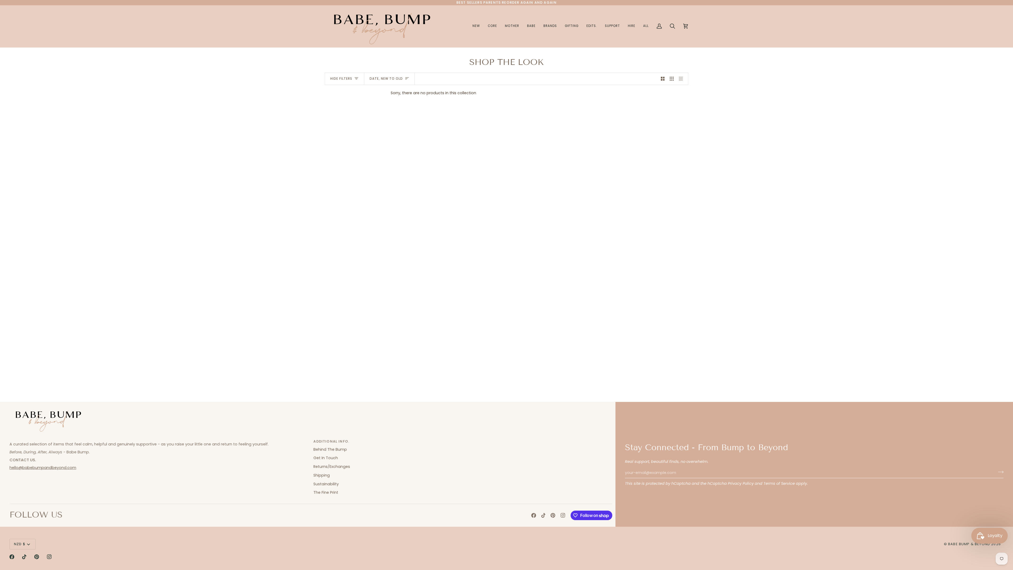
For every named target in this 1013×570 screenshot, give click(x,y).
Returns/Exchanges (331, 466)
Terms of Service (779, 483)
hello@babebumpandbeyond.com (42, 467)
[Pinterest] (553, 515)
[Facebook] (533, 515)
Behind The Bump (330, 449)
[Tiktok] (543, 515)
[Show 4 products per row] (682, 79)
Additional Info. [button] (331, 441)
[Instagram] (563, 515)
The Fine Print (325, 492)
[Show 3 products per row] (671, 79)
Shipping (321, 475)
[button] (512, 26)
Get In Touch (325, 457)
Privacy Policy (741, 483)
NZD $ (19, 544)
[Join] (999, 472)
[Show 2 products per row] (662, 79)
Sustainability (326, 484)
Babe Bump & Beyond (969, 544)
